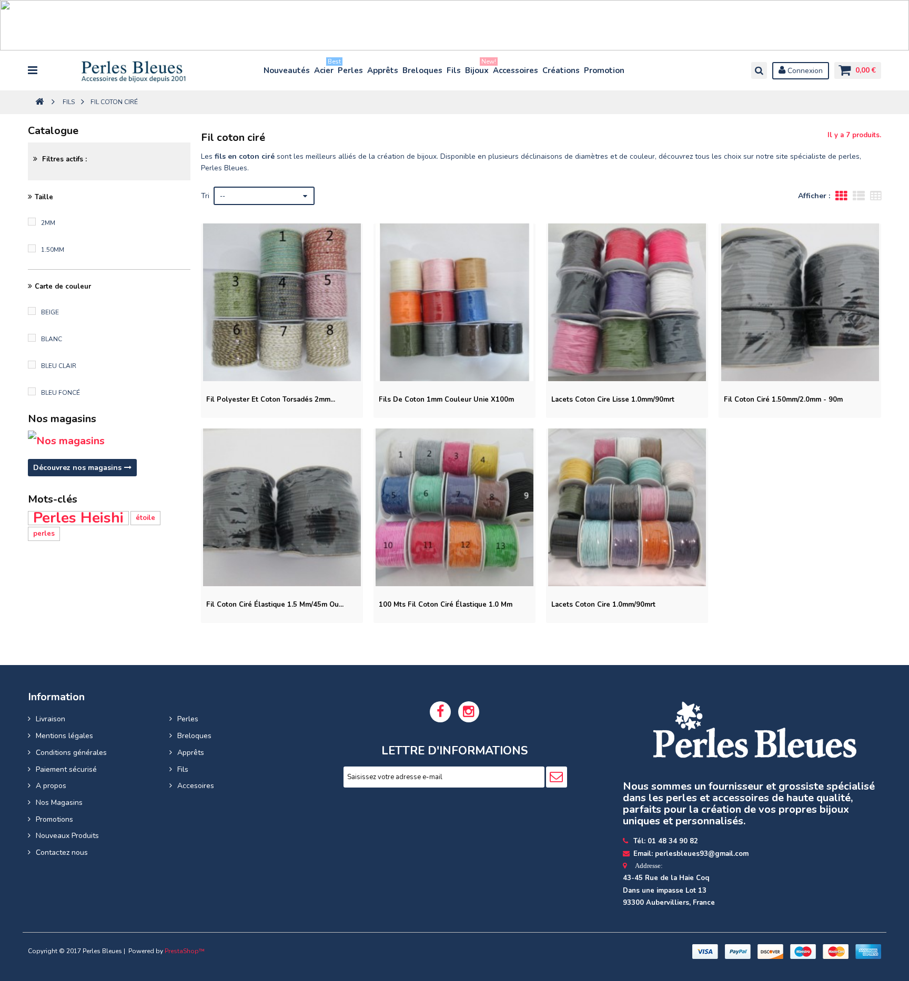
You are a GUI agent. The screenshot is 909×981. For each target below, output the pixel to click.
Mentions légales (64, 736)
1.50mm (52, 250)
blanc (51, 339)
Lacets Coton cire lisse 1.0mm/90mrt (612, 399)
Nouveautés (287, 70)
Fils (454, 70)
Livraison (50, 719)
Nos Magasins (59, 803)
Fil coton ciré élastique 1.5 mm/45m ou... (275, 604)
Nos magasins (62, 419)
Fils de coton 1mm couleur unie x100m (446, 399)
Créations (561, 70)
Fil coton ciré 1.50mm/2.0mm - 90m (783, 399)
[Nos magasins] (109, 441)
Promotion (604, 70)
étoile (145, 518)
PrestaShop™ (185, 951)
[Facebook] (440, 711)
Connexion (804, 71)
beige (50, 312)
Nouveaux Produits (67, 836)
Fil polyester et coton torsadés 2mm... (270, 399)
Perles (350, 70)
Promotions (54, 819)
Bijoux (477, 68)
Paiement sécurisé (66, 769)
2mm (48, 223)
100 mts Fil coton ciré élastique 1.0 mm (445, 604)
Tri (205, 196)
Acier (324, 68)
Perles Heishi (78, 518)
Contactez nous (62, 852)
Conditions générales (71, 753)
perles (44, 533)
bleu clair (58, 366)
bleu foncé (60, 393)
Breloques (422, 70)
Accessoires (515, 70)
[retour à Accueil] (39, 102)
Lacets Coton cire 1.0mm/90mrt (603, 604)
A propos (51, 786)
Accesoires (195, 786)
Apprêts (382, 70)
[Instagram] (468, 711)
